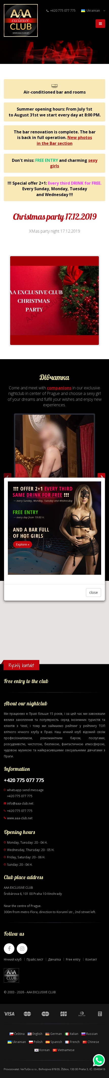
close (93, 592)
